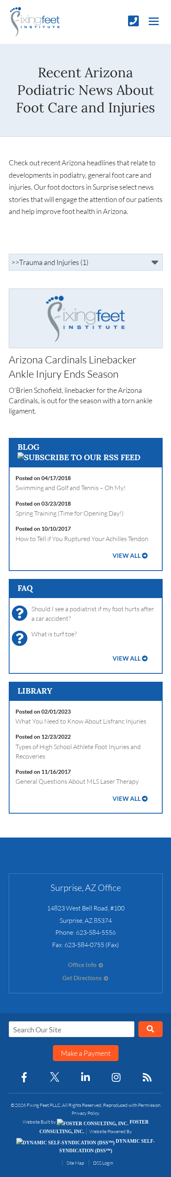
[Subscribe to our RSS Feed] (78, 457)
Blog (28, 447)
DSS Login (103, 1163)
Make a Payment (86, 1053)
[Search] (150, 1029)
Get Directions (82, 978)
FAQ (25, 588)
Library (34, 691)
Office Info (82, 964)
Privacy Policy (85, 1113)
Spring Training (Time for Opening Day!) (70, 513)
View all (127, 555)
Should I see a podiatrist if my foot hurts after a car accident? (92, 613)
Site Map (75, 1163)
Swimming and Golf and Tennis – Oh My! (71, 488)
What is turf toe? (54, 634)
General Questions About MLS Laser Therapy (77, 781)
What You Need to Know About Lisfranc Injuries (81, 721)
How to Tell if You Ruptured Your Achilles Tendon (82, 539)
